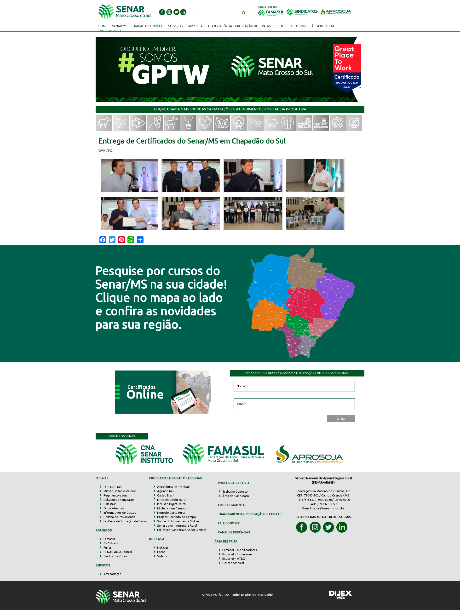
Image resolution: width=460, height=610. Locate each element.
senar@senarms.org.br (328, 508)
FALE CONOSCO (229, 523)
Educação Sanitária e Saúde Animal (181, 529)
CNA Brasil (111, 543)
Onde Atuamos (114, 508)
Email (242, 403)
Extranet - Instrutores (237, 554)
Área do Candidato (235, 495)
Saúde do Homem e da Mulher (178, 521)
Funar (107, 547)
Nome (242, 386)
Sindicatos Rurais (115, 556)
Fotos (161, 551)
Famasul (109, 539)
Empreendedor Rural (171, 499)
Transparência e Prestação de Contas (239, 26)
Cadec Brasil (165, 495)
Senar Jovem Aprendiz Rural (177, 525)
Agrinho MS (165, 491)
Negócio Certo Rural (171, 512)
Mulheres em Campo (171, 508)
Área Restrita (322, 26)
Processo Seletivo (291, 26)
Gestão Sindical (233, 562)
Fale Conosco (109, 30)
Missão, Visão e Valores (120, 491)
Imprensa (195, 26)
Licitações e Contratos (119, 499)
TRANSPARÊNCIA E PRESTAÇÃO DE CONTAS (250, 514)
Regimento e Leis (115, 495)
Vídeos (162, 556)
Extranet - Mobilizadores (239, 550)
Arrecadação (112, 574)
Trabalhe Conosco (147, 26)
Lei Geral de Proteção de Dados (126, 521)
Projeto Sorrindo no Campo (176, 517)
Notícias (162, 547)
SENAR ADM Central (118, 551)
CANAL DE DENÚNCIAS (234, 532)
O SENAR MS (113, 486)
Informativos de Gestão (120, 512)
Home (102, 26)
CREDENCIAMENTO (231, 505)
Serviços (175, 26)
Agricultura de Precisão (173, 486)
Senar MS (119, 26)
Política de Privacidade (119, 517)
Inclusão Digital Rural (171, 504)
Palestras (110, 504)
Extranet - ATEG (233, 558)
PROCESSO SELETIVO (233, 483)
